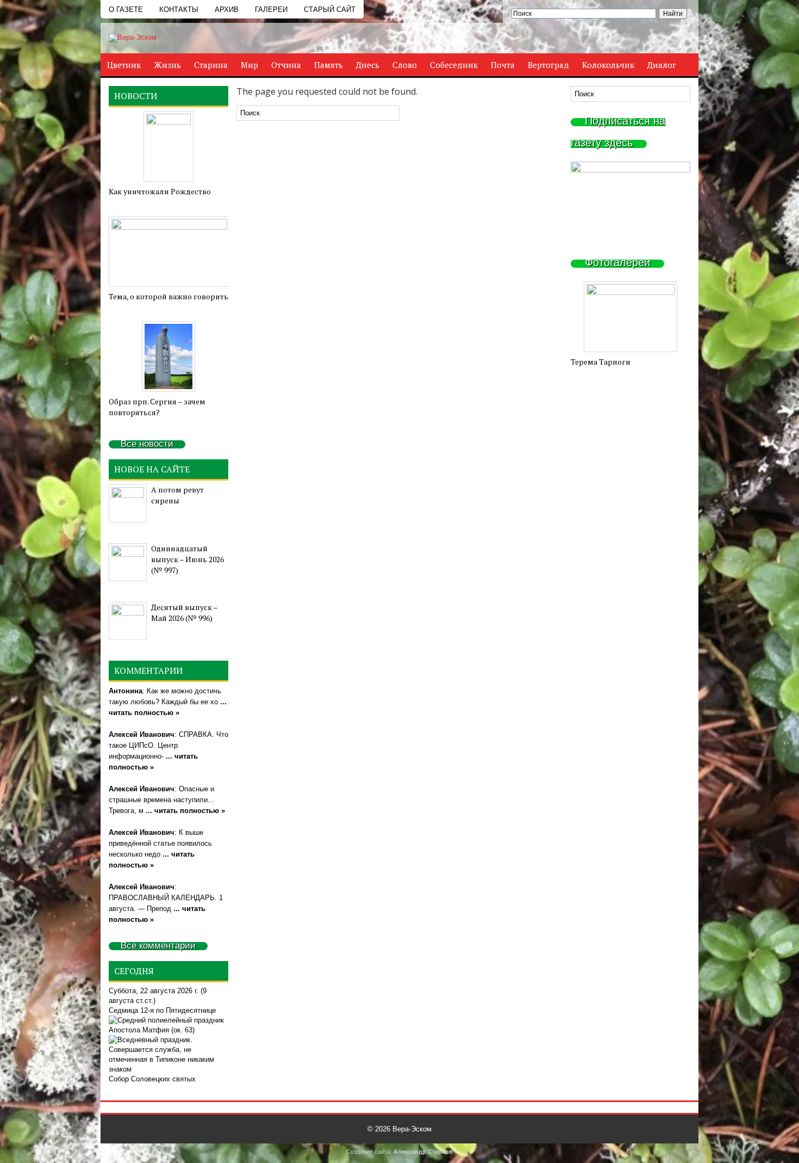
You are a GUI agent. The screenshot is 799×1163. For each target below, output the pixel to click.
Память (328, 64)
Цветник (124, 64)
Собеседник (454, 64)
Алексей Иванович (141, 734)
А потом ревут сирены (177, 495)
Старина (211, 64)
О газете (126, 9)
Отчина (286, 64)
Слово (404, 64)
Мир (249, 64)
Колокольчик (608, 64)
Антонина (125, 691)
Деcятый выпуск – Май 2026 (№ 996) (184, 612)
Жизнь (167, 64)
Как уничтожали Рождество (160, 191)
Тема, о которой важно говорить (168, 296)
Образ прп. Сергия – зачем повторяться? (157, 406)
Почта (503, 64)
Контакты (178, 9)
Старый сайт (329, 9)
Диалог (661, 64)
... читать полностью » (185, 811)
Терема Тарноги (601, 361)
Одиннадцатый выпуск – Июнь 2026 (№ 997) (187, 559)
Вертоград (548, 64)
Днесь (367, 64)
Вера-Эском (412, 1129)
